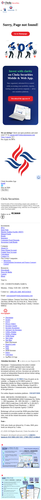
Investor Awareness (12, 328)
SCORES (20, 379)
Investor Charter (11, 326)
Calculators (5, 254)
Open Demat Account (9, 250)
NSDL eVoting (10, 334)
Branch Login (10, 344)
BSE (7, 346)
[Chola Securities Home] (10, 4)
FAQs (7, 322)
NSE (7, 348)
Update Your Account (9, 252)
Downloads (5, 270)
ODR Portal (9, 336)
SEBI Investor (10, 350)
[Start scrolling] (18, 361)
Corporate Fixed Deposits (10, 240)
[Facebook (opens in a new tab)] (19, 213)
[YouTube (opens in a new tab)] (14, 213)
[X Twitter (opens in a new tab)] (16, 213)
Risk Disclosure (11, 342)
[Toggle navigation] (16, 10)
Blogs (3, 276)
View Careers (6, 137)
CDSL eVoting (10, 332)
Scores (7, 320)
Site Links (9, 338)
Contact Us (5, 256)
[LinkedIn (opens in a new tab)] (12, 213)
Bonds (3, 236)
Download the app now (19, 99)
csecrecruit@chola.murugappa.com (22, 135)
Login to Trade (11, 10)
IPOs (3, 228)
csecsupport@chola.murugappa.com (19, 296)
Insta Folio (5, 230)
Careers (3, 274)
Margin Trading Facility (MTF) (12, 232)
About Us (4, 248)
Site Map (8, 340)
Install (3, 183)
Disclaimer (9, 318)
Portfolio (5, 12)
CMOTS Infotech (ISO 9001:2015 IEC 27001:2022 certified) (20, 436)
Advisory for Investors (13, 330)
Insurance (4, 238)
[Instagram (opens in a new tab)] (18, 213)
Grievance (9, 355)
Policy (7, 353)
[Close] (2, 445)
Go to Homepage (20, 34)
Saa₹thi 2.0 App (11, 357)
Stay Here (5, 190)
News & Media (6, 272)
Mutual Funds (6, 234)
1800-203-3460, (16, 292)
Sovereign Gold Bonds (9, 242)
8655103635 (26, 292)
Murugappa (7, 260)
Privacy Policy (10, 324)
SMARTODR (34, 393)
